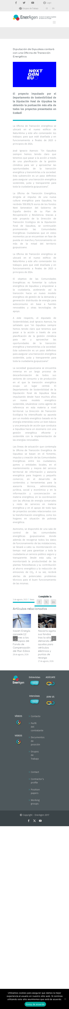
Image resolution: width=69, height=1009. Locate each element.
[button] (15, 638)
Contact (35, 772)
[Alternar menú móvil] (54, 22)
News (32, 599)
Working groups (35, 802)
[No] (65, 999)
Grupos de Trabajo (35, 755)
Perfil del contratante (35, 727)
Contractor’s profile (35, 781)
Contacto (35, 716)
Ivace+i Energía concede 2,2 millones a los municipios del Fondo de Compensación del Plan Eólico (21, 641)
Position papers (35, 791)
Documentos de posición (35, 741)
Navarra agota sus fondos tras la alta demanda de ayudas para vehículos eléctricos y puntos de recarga (47, 644)
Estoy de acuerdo (35, 1004)
